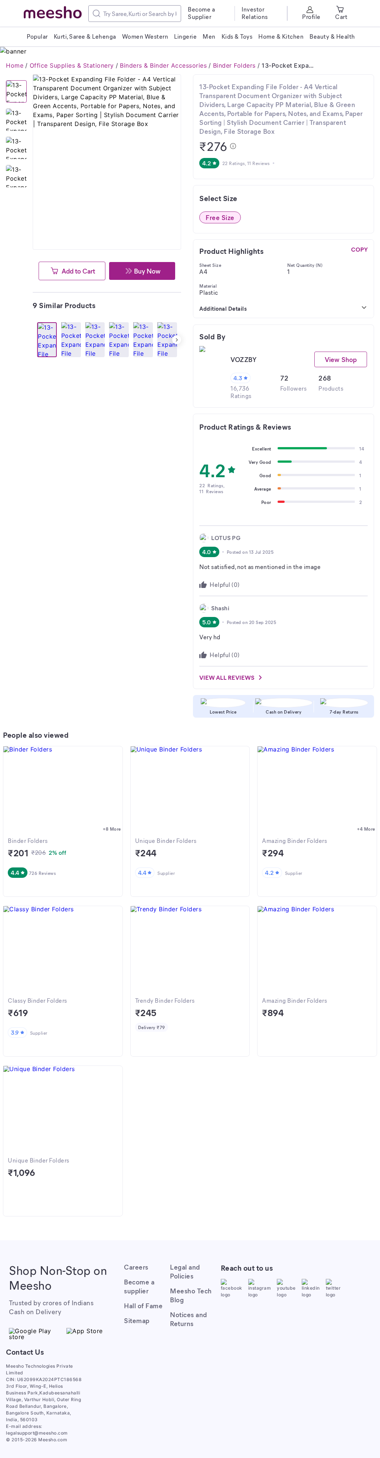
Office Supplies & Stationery (72, 65)
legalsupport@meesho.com (37, 1433)
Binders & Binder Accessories (163, 65)
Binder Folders (234, 65)
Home (14, 65)
